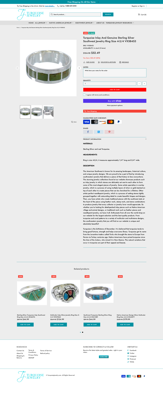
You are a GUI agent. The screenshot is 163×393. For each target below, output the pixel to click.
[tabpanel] (98, 302)
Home (18, 27)
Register (134, 6)
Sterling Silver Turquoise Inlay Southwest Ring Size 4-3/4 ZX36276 (31, 316)
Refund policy (45, 353)
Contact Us (20, 351)
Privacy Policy (33, 355)
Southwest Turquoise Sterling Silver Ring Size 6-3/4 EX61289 (97, 316)
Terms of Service (46, 351)
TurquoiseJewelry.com (30, 14)
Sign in (142, 6)
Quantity (87, 80)
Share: (85, 128)
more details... (50, 6)
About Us (20, 353)
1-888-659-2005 (71, 6)
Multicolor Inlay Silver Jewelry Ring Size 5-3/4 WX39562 (64, 316)
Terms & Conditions (32, 351)
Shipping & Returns (20, 357)
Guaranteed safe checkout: (94, 118)
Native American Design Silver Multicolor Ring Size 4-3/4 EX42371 (130, 316)
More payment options (115, 105)
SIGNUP (31, 358)
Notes (85, 67)
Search (108, 14)
